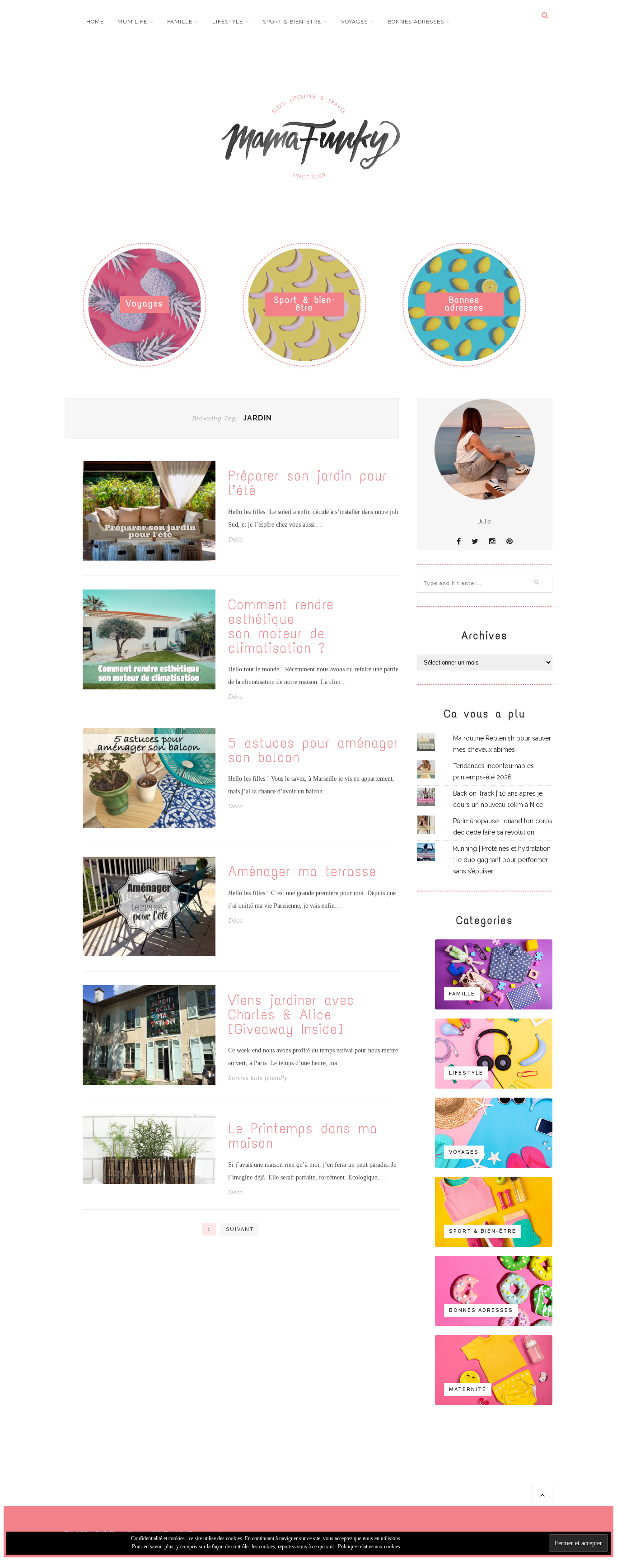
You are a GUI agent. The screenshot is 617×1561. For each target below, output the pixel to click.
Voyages (354, 22)
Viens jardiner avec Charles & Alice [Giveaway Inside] (291, 1015)
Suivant (240, 1229)
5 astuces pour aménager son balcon (313, 750)
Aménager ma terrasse (302, 871)
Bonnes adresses (416, 22)
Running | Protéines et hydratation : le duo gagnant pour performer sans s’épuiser (502, 860)
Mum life (132, 22)
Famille (179, 22)
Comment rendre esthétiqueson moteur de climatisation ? (281, 627)
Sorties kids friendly (258, 1078)
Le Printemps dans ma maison (303, 1136)
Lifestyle (227, 22)
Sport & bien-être (292, 22)
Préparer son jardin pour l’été (307, 483)
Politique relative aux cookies (369, 1546)
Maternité (467, 1389)
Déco (235, 540)
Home (95, 22)
